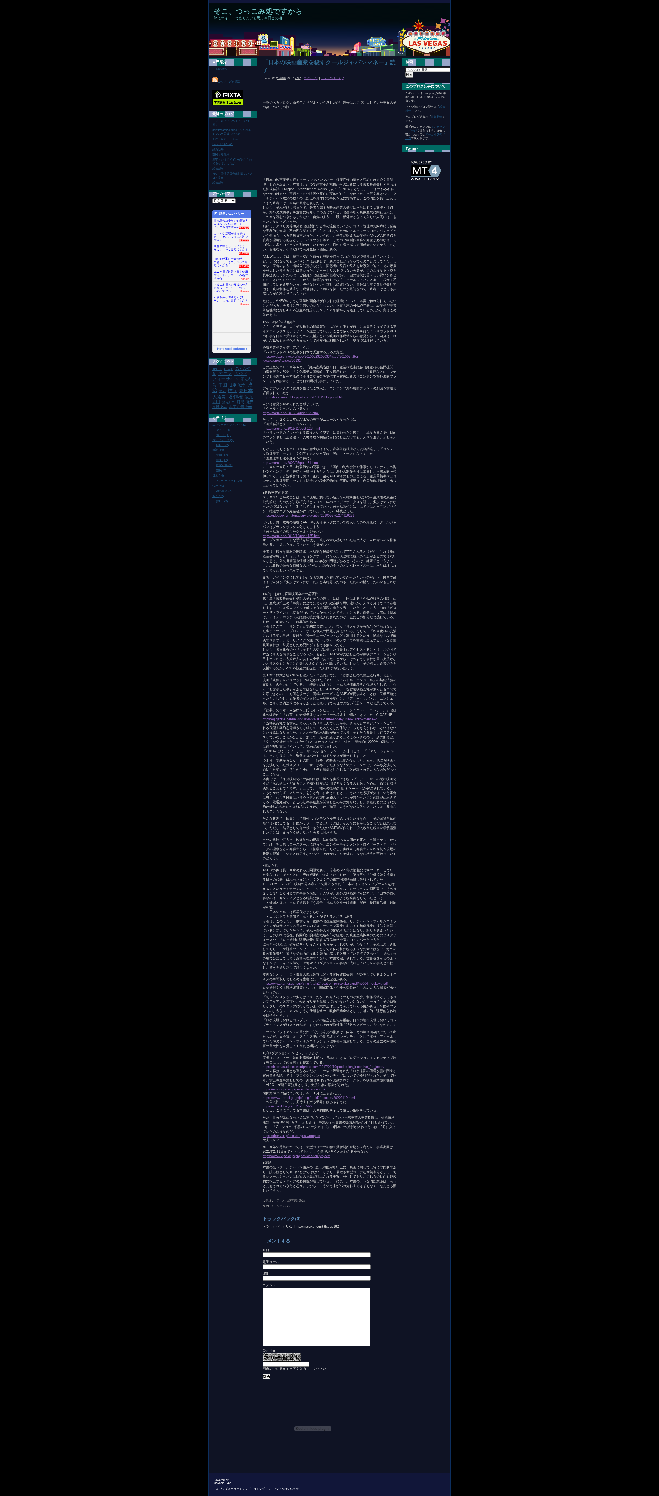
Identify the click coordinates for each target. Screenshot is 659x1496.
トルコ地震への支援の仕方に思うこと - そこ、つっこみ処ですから (231, 286)
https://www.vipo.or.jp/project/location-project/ (296, 1156)
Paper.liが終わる (222, 144)
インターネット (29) (229, 480)
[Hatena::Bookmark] (232, 349)
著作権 (235, 396)
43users (244, 240)
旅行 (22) (222, 501)
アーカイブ (221, 193)
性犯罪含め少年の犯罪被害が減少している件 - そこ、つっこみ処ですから (231, 222)
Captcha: (269, 1351)
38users (244, 253)
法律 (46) (218, 485)
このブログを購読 (229, 81)
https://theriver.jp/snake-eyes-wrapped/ (291, 1136)
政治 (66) (218, 449)
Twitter (412, 149)
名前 (266, 1250)
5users (244, 291)
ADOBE (217, 369)
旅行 (232, 390)
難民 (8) (221, 470)
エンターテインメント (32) (229, 424)
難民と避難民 (220, 154)
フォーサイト (225, 379)
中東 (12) (222, 460)
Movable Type (222, 1482)
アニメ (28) (223, 429)
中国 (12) (222, 454)
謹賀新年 (218, 149)
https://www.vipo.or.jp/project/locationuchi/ (294, 1089)
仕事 (232, 385)
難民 (240, 402)
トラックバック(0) (332, 78)
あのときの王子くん (225, 138)
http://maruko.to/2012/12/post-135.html (291, 536)
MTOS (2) (222, 445)
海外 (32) (218, 496)
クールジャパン (281, 1205)
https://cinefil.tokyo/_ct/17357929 (287, 1106)
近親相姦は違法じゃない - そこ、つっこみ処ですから (231, 299)
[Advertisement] (302, 54)
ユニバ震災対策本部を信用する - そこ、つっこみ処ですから (231, 273)
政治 (302, 1200)
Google (228, 369)
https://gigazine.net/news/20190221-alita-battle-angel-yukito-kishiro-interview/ (320, 719)
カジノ (240, 373)
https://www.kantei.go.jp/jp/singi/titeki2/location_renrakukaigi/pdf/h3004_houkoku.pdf (325, 983)
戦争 (242, 385)
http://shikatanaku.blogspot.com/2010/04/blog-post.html (304, 397)
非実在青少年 (240, 407)
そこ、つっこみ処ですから (258, 11)
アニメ (280, 1200)
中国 (222, 384)
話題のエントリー (231, 213)
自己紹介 (219, 62)
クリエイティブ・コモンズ (248, 1488)
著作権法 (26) (224, 490)
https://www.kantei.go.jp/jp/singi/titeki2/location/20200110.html (309, 1098)
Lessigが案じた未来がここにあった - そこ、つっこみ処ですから (231, 260)
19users (244, 266)
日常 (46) (218, 475)
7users (244, 278)
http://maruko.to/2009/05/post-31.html (291, 463)
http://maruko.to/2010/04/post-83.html (291, 413)
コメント (269, 1285)
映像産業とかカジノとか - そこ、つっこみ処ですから (231, 248)
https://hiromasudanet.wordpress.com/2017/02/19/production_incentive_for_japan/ (323, 1067)
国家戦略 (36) (224, 465)
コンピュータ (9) (223, 440)
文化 (222, 391)
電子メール (271, 1262)
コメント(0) (311, 78)
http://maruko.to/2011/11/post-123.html (291, 428)
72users (244, 227)
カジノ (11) (223, 435)
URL (266, 1274)
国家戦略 (292, 1200)
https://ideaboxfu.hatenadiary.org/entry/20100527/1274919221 (308, 515)
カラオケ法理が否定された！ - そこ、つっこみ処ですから (231, 235)
